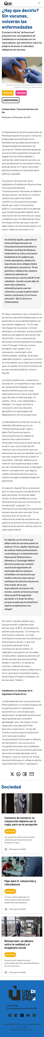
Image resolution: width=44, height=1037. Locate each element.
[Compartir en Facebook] (25, 774)
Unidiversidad (10, 100)
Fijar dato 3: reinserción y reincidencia (20, 882)
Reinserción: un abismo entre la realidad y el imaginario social (18, 944)
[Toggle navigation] (39, 3)
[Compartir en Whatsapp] (18, 774)
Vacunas (21, 93)
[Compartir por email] (32, 774)
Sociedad (8, 93)
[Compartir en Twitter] (12, 774)
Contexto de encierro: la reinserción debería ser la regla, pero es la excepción (20, 821)
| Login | (30, 1030)
